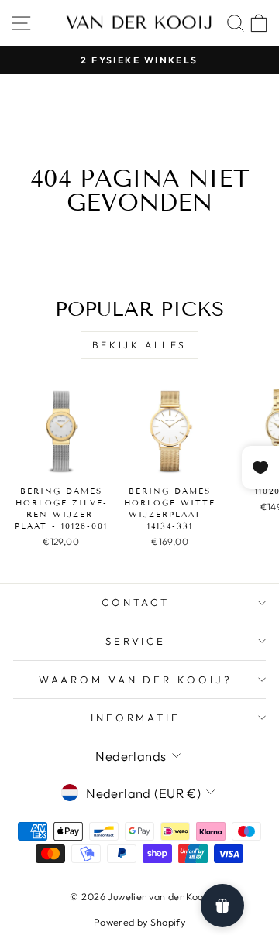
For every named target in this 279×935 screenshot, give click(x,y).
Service (136, 641)
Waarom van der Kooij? (135, 679)
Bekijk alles (139, 345)
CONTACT (136, 602)
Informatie (136, 717)
